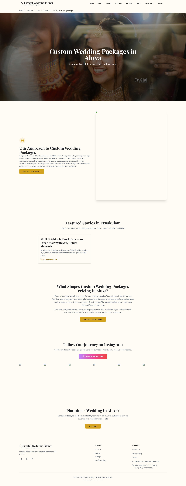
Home (92, 3)
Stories (108, 3)
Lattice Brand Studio (97, 480)
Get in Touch (93, 426)
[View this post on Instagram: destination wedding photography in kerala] (56, 376)
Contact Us (136, 450)
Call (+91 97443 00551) (144, 468)
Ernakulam (30, 11)
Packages (129, 3)
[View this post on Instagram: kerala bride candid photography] (31, 376)
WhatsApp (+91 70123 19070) (146, 465)
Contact (160, 3)
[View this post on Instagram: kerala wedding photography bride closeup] (130, 376)
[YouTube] (32, 459)
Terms (134, 457)
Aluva (38, 11)
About (138, 3)
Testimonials (149, 3)
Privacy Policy (137, 454)
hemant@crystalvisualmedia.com (147, 461)
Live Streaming (100, 460)
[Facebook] (27, 459)
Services (46, 11)
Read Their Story (47, 259)
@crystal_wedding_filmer (95, 356)
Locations (118, 3)
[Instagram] (21, 459)
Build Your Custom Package (31, 171)
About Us (98, 450)
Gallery (100, 3)
